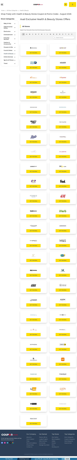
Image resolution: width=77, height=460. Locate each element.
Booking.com (55, 447)
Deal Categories (68, 441)
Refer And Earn (43, 441)
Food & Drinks (8, 50)
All (23, 34)
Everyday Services (6, 38)
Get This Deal (33, 52)
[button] (14, 23)
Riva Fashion (55, 437)
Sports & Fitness (9, 60)
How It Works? (30, 439)
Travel (5, 63)
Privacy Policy (30, 445)
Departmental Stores (8, 27)
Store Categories (68, 437)
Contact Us (29, 447)
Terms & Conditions (31, 443)
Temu (53, 445)
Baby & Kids (7, 23)
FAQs (27, 441)
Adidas (53, 441)
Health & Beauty (9, 53)
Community (42, 443)
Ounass (54, 443)
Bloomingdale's (56, 439)
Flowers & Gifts (8, 47)
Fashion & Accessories (7, 43)
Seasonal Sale (68, 443)
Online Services (8, 57)
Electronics (7, 31)
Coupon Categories (69, 439)
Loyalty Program (43, 439)
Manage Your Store (44, 445)
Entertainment (8, 34)
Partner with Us (43, 437)
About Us (28, 437)
